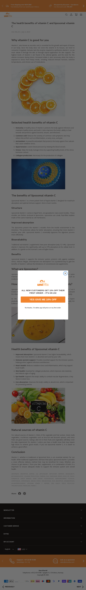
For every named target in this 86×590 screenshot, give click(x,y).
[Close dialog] (65, 273)
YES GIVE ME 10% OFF (43, 299)
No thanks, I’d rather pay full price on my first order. (43, 308)
